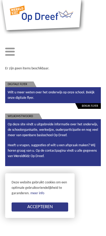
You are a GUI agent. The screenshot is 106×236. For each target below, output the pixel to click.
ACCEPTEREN (40, 207)
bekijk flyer (90, 106)
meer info (37, 193)
